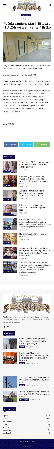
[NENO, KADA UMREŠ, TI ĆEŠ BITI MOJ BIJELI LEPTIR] (10, 238)
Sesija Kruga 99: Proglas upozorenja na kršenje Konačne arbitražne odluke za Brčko (35, 164)
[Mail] (8, 327)
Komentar (26, 15)
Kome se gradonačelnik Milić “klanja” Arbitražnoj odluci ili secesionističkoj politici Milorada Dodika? (33, 180)
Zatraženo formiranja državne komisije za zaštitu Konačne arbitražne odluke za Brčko (32, 193)
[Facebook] (4, 327)
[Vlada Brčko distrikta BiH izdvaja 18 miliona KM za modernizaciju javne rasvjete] (10, 382)
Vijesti (22, 346)
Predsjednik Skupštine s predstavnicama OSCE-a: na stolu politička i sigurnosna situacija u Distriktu (34, 356)
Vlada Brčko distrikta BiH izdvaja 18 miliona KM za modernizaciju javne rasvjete (34, 379)
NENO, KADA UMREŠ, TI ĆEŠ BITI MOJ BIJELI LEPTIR (33, 235)
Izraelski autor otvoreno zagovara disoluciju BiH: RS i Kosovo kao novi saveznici (34, 394)
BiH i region (24, 399)
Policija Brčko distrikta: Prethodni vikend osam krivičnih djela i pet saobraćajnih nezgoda (33, 341)
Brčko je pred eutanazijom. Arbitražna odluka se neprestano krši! (33, 207)
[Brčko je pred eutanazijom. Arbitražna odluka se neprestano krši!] (10, 210)
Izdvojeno (6, 171)
